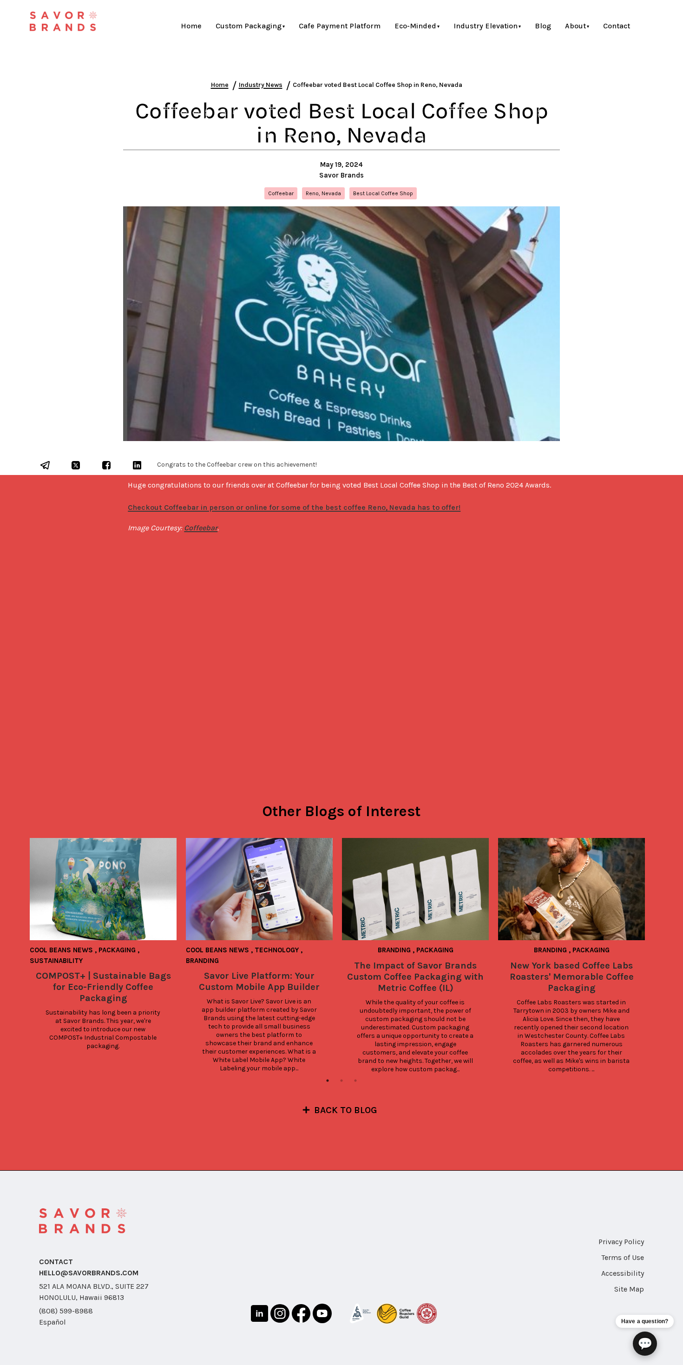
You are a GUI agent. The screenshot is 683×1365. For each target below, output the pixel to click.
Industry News (260, 85)
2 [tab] (341, 1080)
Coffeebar (200, 527)
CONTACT (56, 1261)
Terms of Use (622, 1257)
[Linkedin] (259, 1315)
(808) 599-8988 (66, 1310)
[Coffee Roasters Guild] (395, 1315)
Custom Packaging (249, 25)
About (575, 25)
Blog (543, 25)
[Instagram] (279, 1315)
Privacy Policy (621, 1241)
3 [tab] (355, 1080)
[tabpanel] (108, 944)
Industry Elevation (485, 25)
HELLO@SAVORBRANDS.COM (88, 1272)
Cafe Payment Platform (340, 25)
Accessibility (622, 1273)
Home (191, 25)
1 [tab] (327, 1080)
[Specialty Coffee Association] (360, 1315)
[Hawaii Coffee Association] (427, 1315)
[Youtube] (322, 1315)
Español (52, 1322)
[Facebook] (301, 1315)
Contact (616, 25)
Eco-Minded (415, 25)
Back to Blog (345, 1110)
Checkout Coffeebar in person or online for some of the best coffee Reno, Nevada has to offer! (294, 507)
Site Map (629, 1289)
